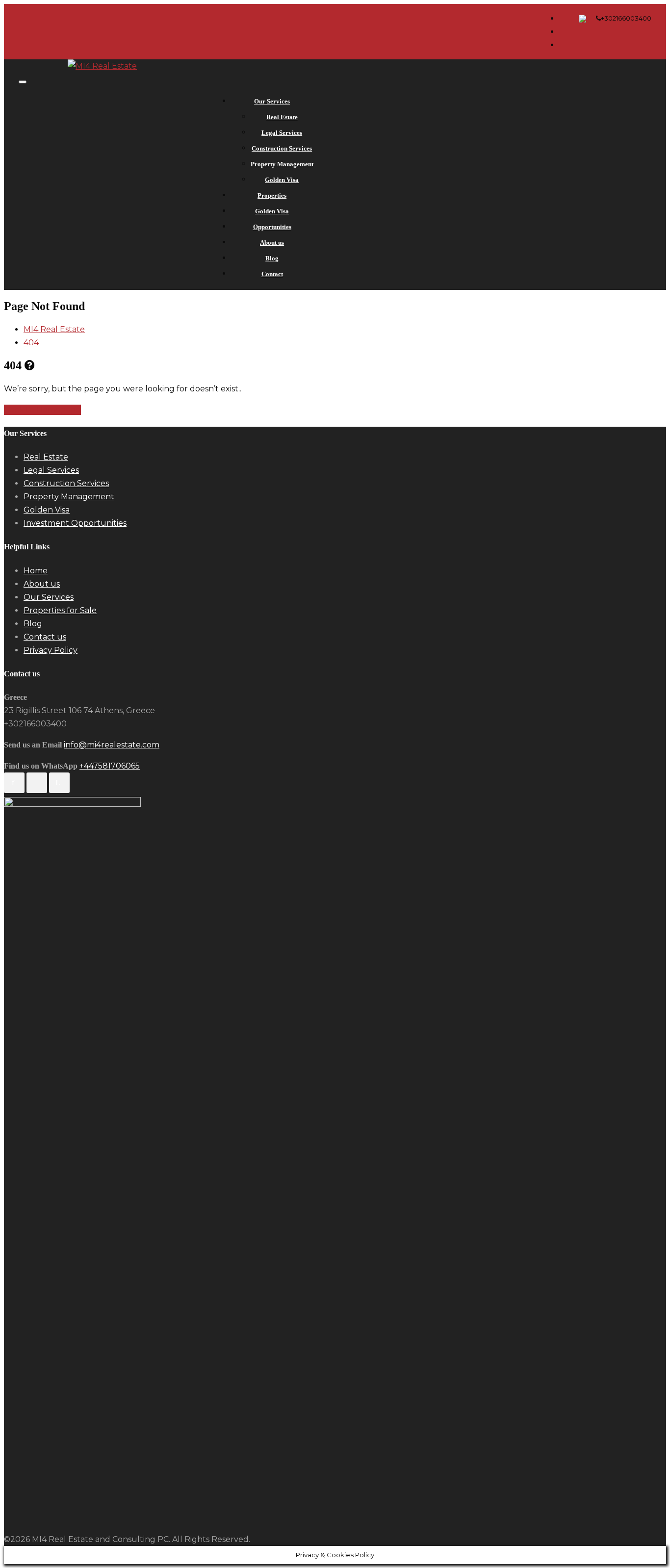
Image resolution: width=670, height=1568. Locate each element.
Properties (272, 195)
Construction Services (282, 148)
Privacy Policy (50, 650)
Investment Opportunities (75, 523)
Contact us (45, 637)
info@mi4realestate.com (111, 744)
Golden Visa (282, 179)
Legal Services (281, 132)
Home (36, 570)
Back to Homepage (42, 409)
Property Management (282, 164)
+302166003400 (626, 18)
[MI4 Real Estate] (102, 66)
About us (272, 242)
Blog (272, 258)
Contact (272, 274)
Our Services (272, 101)
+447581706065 (109, 766)
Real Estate (282, 117)
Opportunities (272, 227)
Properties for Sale (60, 610)
